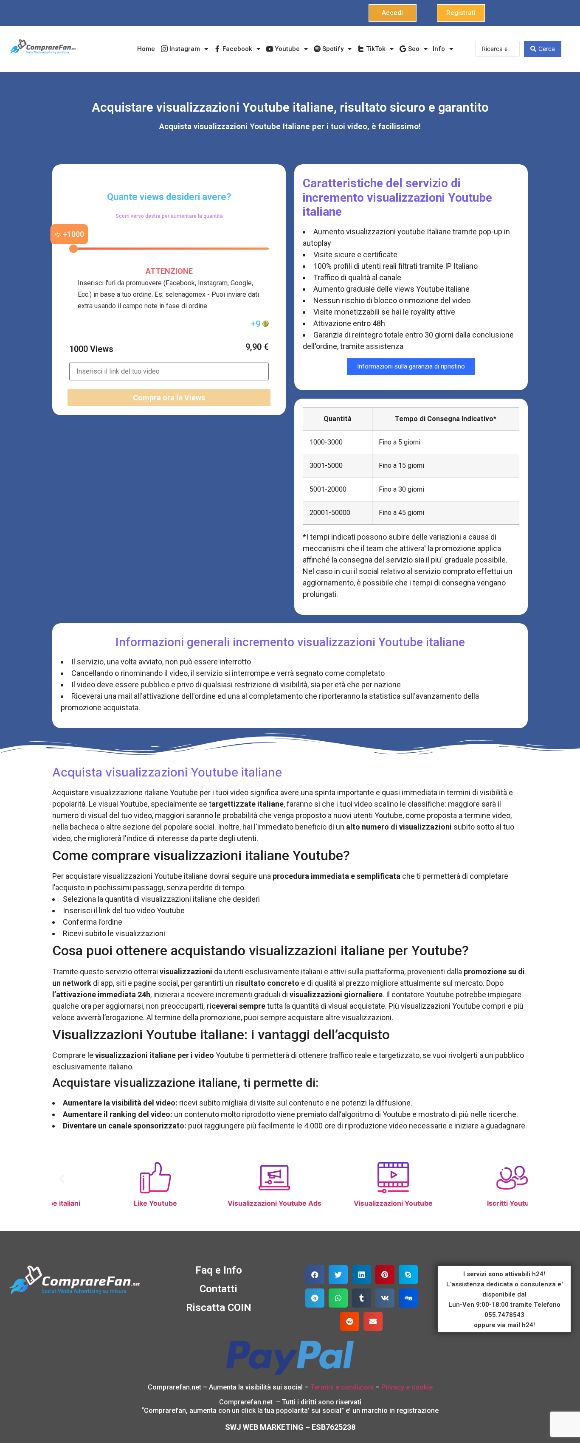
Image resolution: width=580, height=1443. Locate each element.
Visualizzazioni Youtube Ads (231, 1203)
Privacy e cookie (407, 1387)
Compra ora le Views (169, 397)
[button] (393, 13)
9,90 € (257, 347)
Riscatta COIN (218, 1308)
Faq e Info (218, 1270)
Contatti (218, 1289)
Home (146, 49)
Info (439, 49)
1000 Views (91, 349)
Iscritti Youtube (468, 1203)
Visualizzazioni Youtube (349, 1203)
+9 (256, 324)
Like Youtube (111, 1203)
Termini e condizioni (342, 1387)
